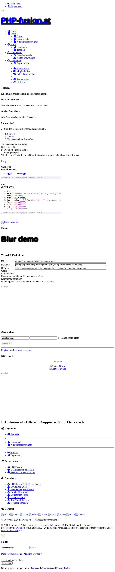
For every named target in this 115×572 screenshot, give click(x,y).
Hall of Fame (22, 68)
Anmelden (15, 3)
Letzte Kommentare (25, 74)
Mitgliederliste (23, 71)
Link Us (20, 82)
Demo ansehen (11, 222)
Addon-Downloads (25, 58)
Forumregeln (22, 39)
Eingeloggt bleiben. (14, 560)
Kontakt (14, 452)
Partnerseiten (22, 79)
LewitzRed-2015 (18, 486)
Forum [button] (13, 33)
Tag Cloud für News (20, 500)
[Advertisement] (57, 309)
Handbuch (21, 47)
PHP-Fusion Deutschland (22, 472)
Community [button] (16, 60)
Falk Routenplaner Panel (22, 489)
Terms (34, 568)
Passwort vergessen (22, 350)
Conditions (46, 568)
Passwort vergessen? (11, 554)
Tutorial (11, 136)
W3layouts (55, 525)
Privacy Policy (63, 568)
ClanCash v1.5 (17, 497)
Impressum (15, 455)
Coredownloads (24, 55)
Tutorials (20, 49)
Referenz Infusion (19, 503)
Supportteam (22, 63)
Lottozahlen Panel (19, 495)
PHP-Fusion (19, 527)
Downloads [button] (16, 52)
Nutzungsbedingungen (27, 41)
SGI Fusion (16, 467)
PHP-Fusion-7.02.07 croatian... (25, 484)
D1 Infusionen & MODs (22, 469)
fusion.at (26, 20)
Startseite (11, 134)
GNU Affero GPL (9, 530)
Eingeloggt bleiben (70, 338)
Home (13, 31)
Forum (19, 36)
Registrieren (16, 6)
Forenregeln (16, 442)
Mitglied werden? (33, 554)
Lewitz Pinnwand (19, 492)
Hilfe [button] (13, 44)
